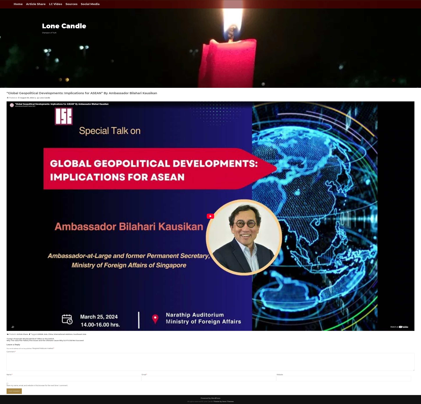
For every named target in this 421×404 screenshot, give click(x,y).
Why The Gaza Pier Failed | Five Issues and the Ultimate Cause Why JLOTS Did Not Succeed (45, 341)
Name (9, 375)
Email (144, 375)
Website (280, 375)
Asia (45, 334)
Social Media (90, 4)
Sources (71, 4)
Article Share (36, 4)
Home (18, 4)
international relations (63, 334)
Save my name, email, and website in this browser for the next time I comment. (37, 385)
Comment (11, 352)
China (50, 334)
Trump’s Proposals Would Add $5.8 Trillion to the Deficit (30, 339)
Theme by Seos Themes (223, 401)
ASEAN (40, 334)
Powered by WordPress (210, 398)
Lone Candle (44, 98)
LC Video (55, 4)
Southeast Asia (79, 334)
